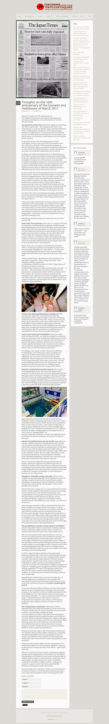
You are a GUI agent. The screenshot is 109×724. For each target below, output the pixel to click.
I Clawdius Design (57, 719)
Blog (81, 16)
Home (19, 16)
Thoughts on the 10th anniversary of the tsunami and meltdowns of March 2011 (81, 61)
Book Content (29, 16)
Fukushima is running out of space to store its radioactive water (81, 93)
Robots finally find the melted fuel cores (81, 123)
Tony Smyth (30, 111)
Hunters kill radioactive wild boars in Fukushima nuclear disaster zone (81, 130)
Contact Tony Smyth (49, 713)
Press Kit (49, 16)
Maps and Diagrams (62, 16)
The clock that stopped (78, 53)
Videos (74, 16)
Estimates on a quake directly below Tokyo (81, 28)
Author (40, 16)
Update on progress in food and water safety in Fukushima (81, 78)
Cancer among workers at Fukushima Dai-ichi (81, 138)
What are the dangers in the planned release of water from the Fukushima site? (81, 70)
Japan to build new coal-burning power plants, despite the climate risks (80, 86)
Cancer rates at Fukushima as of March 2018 (79, 106)
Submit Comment (28, 702)
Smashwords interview (78, 119)
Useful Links (63, 713)
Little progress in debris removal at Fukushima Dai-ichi (80, 33)
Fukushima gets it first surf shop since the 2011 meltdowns (80, 100)
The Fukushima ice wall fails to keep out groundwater (81, 113)
